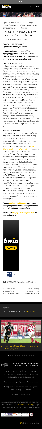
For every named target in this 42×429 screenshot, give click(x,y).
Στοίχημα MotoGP (28, 377)
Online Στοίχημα (17, 371)
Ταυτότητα (27, 390)
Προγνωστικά (8, 23)
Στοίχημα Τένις (22, 374)
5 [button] (15, 355)
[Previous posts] (1, 336)
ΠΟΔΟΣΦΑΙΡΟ (20, 23)
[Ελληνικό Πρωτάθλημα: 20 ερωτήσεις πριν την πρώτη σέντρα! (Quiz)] (21, 342)
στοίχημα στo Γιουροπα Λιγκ (23, 213)
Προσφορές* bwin (25, 382)
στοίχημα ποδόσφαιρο (18, 203)
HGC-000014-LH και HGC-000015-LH (26, 404)
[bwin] (6, 7)
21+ (21, 423)
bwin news (15, 394)
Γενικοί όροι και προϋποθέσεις (19, 387)
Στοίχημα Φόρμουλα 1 (15, 377)
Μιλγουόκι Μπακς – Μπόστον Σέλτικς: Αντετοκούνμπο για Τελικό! (11, 291)
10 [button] (24, 355)
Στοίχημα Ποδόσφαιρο (30, 371)
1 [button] (8, 355)
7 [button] (19, 355)
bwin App (35, 382)
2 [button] (10, 355)
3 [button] (12, 355)
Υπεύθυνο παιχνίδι (17, 390)
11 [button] (26, 355)
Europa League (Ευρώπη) (26, 282)
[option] (21, 335)
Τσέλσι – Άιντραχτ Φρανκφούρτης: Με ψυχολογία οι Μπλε (32, 291)
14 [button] (31, 355)
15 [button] (33, 355)
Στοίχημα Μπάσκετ (10, 374)
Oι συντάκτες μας (24, 394)
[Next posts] (40, 336)
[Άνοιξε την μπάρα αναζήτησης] (30, 7)
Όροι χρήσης (34, 387)
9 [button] (22, 355)
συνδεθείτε (30, 311)
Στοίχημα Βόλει (33, 374)
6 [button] (17, 355)
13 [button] (29, 355)
